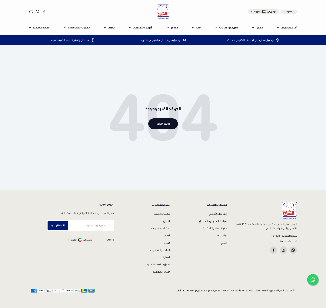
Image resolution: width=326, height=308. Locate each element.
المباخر (174, 27)
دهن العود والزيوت (228, 27)
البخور (198, 27)
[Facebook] (273, 250)
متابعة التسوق (163, 124)
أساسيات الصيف (289, 27)
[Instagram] (283, 250)
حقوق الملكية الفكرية (215, 228)
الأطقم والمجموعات (143, 27)
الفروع (224, 243)
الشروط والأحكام (218, 214)
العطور (259, 27)
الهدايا (111, 27)
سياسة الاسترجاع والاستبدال (213, 221)
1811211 (276, 236)
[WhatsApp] (293, 250)
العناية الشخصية (41, 27)
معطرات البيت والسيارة (79, 27)
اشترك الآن (60, 225)
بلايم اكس (182, 290)
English (288, 11)
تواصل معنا (221, 235)
